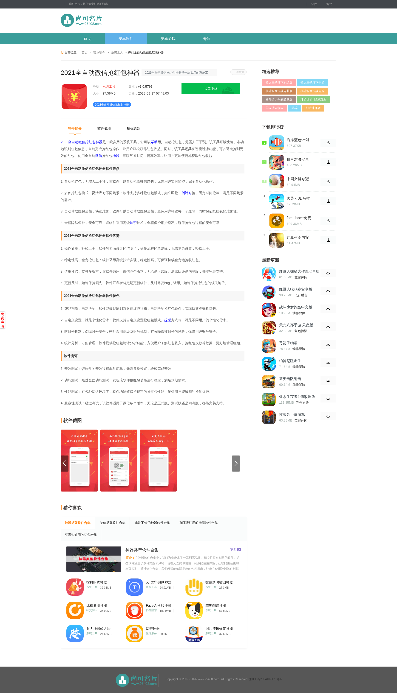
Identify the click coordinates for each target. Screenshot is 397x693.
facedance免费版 (299, 218)
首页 (87, 39)
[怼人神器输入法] (75, 632)
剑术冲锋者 (313, 108)
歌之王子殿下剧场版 (279, 82)
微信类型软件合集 (112, 523)
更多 (233, 549)
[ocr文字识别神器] (134, 586)
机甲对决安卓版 (298, 159)
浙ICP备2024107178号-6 (265, 679)
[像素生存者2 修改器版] (269, 399)
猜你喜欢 (134, 128)
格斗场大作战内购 (312, 91)
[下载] (328, 273)
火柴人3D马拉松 (298, 198)
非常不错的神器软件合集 (152, 523)
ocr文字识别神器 (158, 582)
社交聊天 (91, 610)
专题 (206, 39)
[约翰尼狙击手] (269, 364)
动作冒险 (298, 313)
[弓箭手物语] (269, 346)
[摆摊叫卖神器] (75, 586)
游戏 (329, 4)
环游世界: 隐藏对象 (313, 99)
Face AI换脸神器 (158, 605)
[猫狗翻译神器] (194, 609)
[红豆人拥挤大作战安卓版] (269, 274)
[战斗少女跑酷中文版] (269, 310)
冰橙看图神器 (96, 605)
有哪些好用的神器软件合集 (198, 523)
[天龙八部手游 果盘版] (269, 328)
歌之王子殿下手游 (312, 82)
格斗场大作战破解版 (279, 99)
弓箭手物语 (288, 343)
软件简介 (75, 128)
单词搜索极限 (275, 108)
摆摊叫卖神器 (96, 582)
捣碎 (295, 108)
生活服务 (151, 633)
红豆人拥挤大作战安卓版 (299, 271)
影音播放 (151, 610)
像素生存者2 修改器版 (297, 397)
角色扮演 (301, 331)
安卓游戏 (168, 39)
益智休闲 (301, 277)
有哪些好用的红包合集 (81, 535)
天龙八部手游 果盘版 (296, 325)
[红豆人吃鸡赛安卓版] (269, 292)
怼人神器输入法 (98, 629)
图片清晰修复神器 (219, 629)
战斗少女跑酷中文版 (295, 307)
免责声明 (2, 320)
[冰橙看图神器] (75, 609)
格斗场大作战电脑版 (279, 91)
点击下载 (210, 88)
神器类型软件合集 (78, 523)
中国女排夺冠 (298, 179)
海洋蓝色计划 (298, 140)
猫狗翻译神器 (215, 605)
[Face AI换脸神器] (134, 609)
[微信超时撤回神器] (194, 586)
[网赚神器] (134, 632)
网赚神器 (153, 629)
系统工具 (117, 52)
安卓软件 (126, 39)
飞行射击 (301, 295)
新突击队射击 (290, 379)
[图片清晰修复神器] (194, 632)
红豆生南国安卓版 (298, 237)
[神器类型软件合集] (93, 559)
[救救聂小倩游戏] (269, 417)
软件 (314, 4)
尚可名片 (106, 20)
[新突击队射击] (269, 381)
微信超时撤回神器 (219, 582)
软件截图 (104, 128)
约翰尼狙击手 (290, 361)
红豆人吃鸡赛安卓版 (295, 289)
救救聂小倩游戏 (292, 414)
